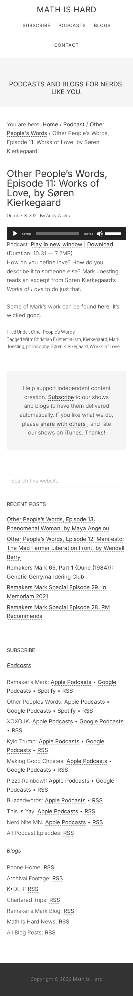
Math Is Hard (67, 9)
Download (100, 244)
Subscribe (61, 397)
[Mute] (100, 233)
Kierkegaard (95, 339)
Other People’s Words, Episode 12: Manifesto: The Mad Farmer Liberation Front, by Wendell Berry (65, 548)
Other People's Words (53, 332)
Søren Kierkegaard (69, 346)
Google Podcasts (29, 711)
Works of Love (104, 346)
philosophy (37, 346)
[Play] (15, 233)
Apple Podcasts (71, 682)
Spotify (46, 691)
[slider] (114, 233)
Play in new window (56, 244)
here (103, 306)
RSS (67, 691)
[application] (67, 233)
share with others (63, 424)
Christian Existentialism (57, 339)
